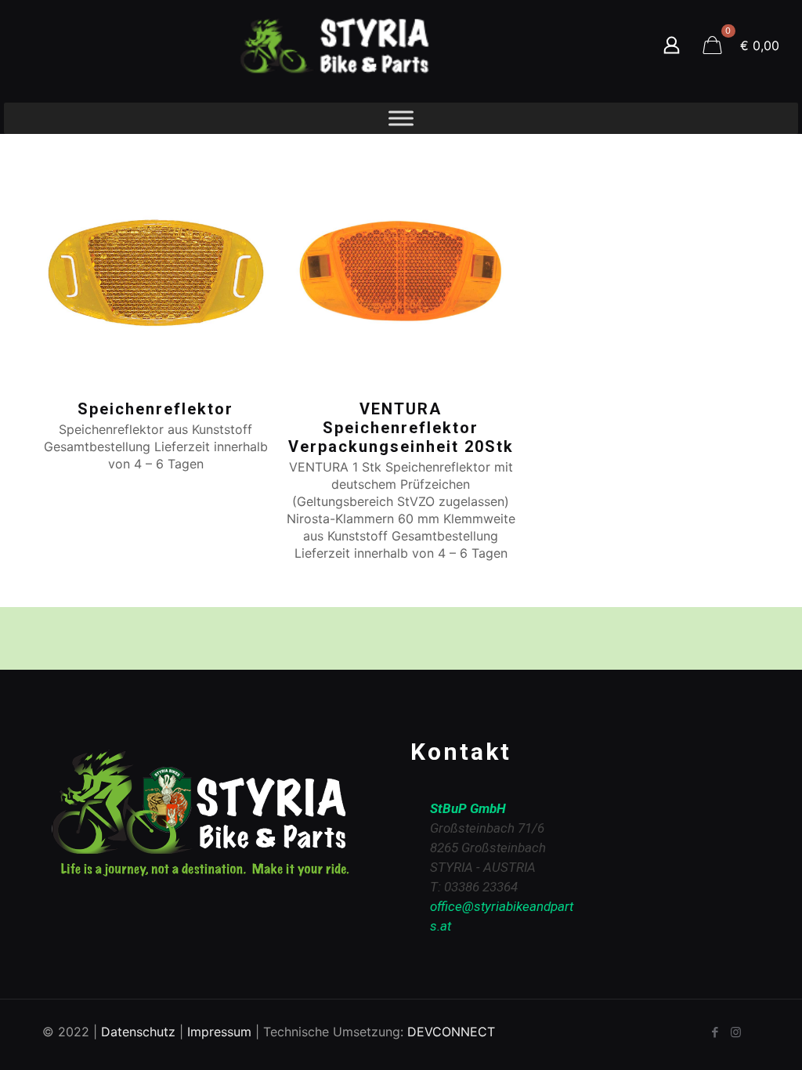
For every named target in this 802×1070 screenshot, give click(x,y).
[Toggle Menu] (401, 117)
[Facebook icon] (714, 1032)
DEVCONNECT (451, 1031)
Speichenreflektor (155, 408)
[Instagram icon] (736, 1032)
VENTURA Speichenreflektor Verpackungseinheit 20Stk (401, 427)
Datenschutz (138, 1031)
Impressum (219, 1031)
